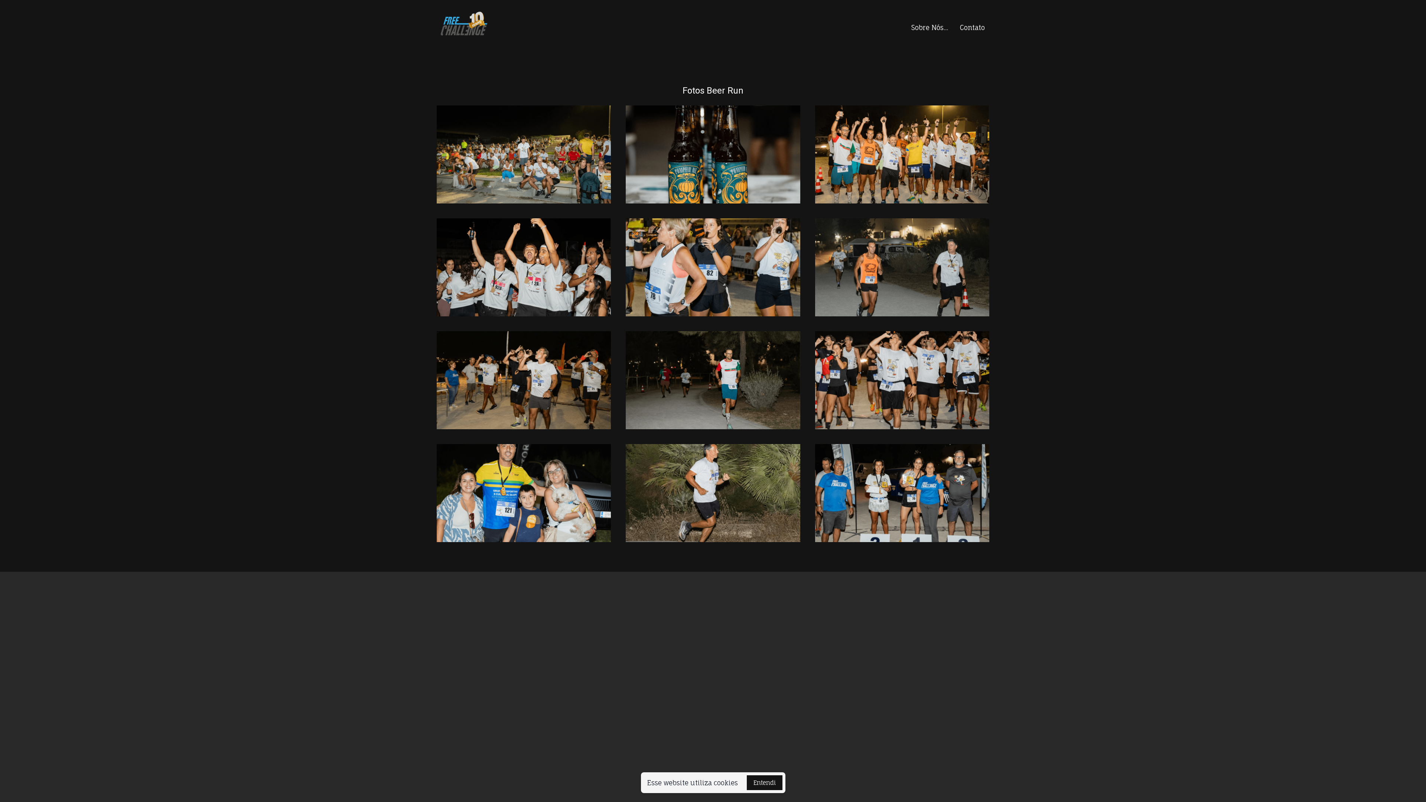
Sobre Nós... (929, 27)
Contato (972, 27)
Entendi (764, 782)
